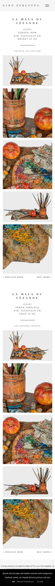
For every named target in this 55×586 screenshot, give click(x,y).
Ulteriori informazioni (25, 582)
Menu (47, 5)
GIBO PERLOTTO (21, 5)
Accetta (40, 582)
